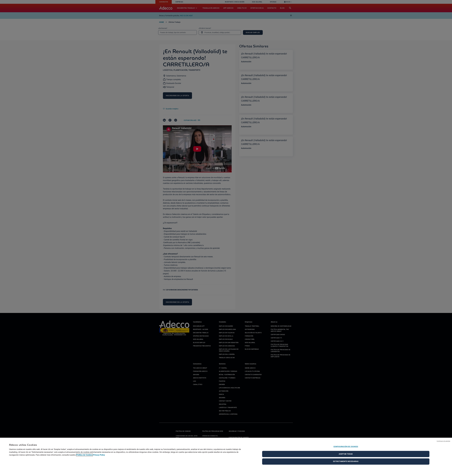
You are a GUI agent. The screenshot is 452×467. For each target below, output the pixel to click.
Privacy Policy (99, 455)
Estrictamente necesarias (346, 461)
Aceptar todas (346, 454)
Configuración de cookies (345, 446)
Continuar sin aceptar (443, 441)
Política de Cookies (84, 455)
